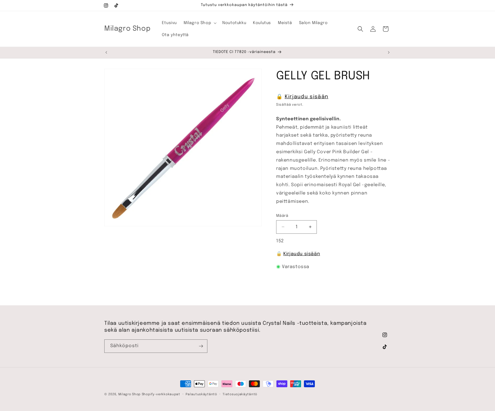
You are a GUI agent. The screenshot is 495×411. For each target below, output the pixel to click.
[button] (199, 23)
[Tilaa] (201, 346)
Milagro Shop (129, 394)
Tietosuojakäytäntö (240, 394)
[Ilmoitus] (388, 52)
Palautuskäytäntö (201, 394)
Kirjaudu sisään (307, 96)
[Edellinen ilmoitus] (106, 52)
